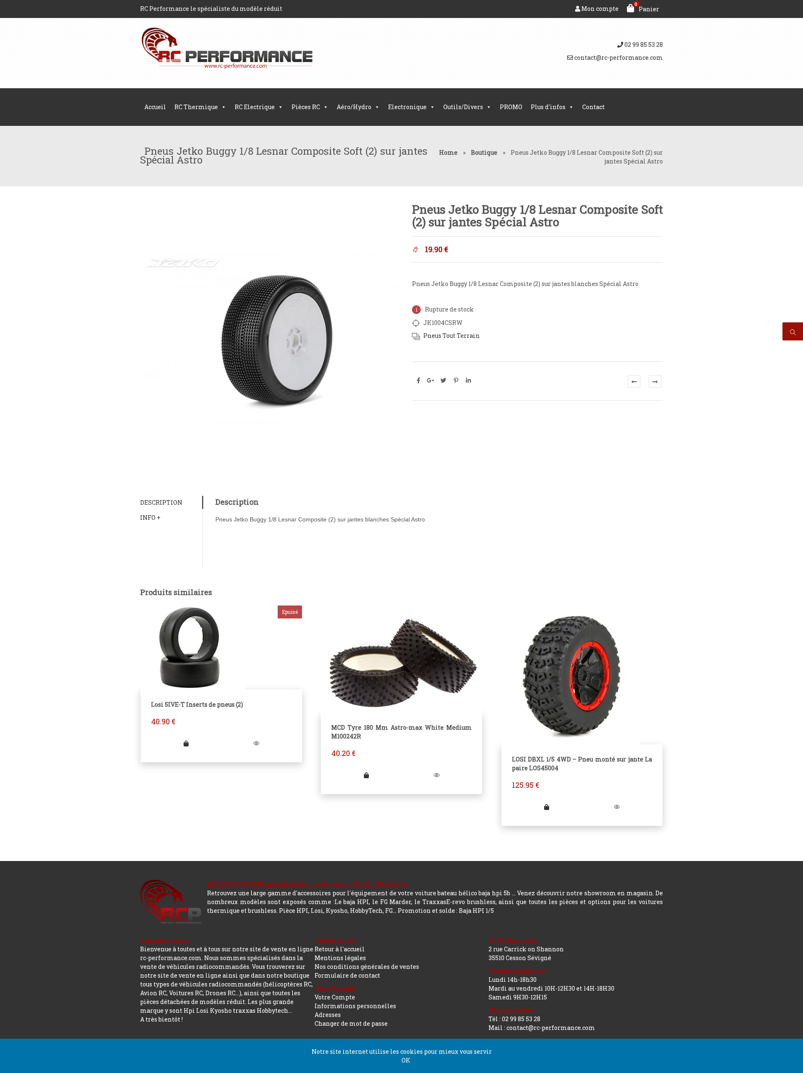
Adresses (328, 1015)
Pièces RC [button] (306, 107)
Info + (150, 517)
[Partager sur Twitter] (443, 380)
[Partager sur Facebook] (418, 380)
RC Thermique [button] (196, 107)
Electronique (407, 107)
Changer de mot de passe (351, 1023)
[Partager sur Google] (431, 380)
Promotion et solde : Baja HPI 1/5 (446, 911)
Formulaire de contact (347, 975)
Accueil (155, 107)
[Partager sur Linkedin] (468, 380)
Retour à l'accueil (340, 949)
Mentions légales (340, 958)
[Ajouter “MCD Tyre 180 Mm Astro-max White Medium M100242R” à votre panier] (366, 775)
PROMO (511, 107)
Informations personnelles (355, 1006)
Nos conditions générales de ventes (367, 967)
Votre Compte (335, 997)
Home (448, 152)
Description (161, 502)
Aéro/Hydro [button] (354, 107)
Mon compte (599, 9)
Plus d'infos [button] (548, 107)
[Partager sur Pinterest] (456, 380)
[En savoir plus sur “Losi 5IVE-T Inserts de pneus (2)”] (186, 743)
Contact (593, 107)
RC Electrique (255, 107)
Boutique (484, 152)
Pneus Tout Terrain (451, 336)
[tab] (171, 502)
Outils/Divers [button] (463, 107)
